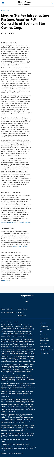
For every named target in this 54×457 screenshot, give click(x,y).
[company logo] (24, 3)
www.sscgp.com (5, 280)
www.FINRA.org (23, 336)
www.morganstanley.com (20, 246)
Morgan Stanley (5, 309)
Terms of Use (43, 335)
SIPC (11, 417)
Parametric (21, 315)
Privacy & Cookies (44, 326)
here (21, 353)
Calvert (20, 312)
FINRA (7, 417)
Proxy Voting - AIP (45, 346)
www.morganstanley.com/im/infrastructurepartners (16, 222)
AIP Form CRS (44, 353)
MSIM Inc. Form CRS (45, 350)
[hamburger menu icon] (3, 3)
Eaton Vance (21, 309)
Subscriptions (43, 323)
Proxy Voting (43, 343)
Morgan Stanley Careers (8, 312)
